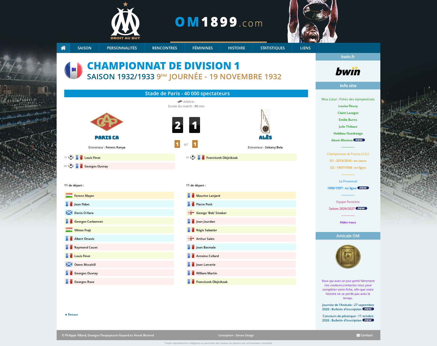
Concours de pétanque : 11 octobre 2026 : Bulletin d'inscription (348, 318)
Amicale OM (348, 236)
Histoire (236, 47)
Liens (305, 47)
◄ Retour (71, 314)
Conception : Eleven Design (236, 335)
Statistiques (272, 47)
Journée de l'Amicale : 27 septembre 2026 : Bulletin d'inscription (348, 307)
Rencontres (164, 47)
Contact (366, 335)
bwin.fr (348, 57)
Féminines (202, 47)
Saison (85, 47)
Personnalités (122, 47)
